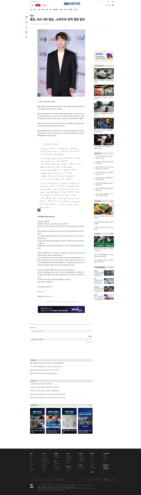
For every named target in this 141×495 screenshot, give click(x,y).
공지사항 (92, 472)
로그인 (103, 1)
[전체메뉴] (31, 9)
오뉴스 (43, 464)
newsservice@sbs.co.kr (71, 487)
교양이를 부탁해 (96, 286)
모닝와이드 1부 (45, 459)
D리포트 (68, 462)
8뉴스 (34, 9)
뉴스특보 (43, 469)
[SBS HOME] (113, 1)
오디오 (55, 461)
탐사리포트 (69, 466)
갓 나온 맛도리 (81, 467)
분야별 (31, 453)
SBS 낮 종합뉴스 (57, 468)
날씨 (92, 455)
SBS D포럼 (105, 468)
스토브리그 (81, 460)
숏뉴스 (92, 460)
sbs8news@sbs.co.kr (73, 484)
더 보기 (90, 405)
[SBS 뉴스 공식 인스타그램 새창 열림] (113, 480)
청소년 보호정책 (91, 488)
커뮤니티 (104, 459)
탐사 (67, 470)
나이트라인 (44, 466)
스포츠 (61, 9)
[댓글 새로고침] (35, 327)
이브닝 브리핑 (56, 457)
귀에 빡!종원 (81, 457)
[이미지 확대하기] (38, 95)
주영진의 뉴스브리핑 (46, 462)
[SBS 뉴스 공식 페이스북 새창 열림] (108, 480)
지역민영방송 (98, 480)
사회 (47, 9)
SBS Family (89, 480)
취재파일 (70, 9)
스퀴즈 (104, 460)
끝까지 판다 (69, 468)
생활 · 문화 (32, 464)
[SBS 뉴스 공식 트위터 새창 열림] (110, 480)
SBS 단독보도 (69, 457)
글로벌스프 (96, 270)
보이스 (55, 465)
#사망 (106, 5)
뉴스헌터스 (44, 457)
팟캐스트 (104, 457)
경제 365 (68, 460)
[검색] (109, 5)
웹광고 (47, 479)
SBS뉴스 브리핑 (57, 467)
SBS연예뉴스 (105, 465)
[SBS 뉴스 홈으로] (72, 3)
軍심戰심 (56, 455)
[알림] (113, 5)
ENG (98, 1)
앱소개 (92, 464)
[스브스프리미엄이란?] (105, 267)
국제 (50, 9)
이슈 (31, 471)
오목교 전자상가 (82, 468)
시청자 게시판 (93, 468)
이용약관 (52, 479)
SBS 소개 (32, 480)
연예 (65, 9)
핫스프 (95, 278)
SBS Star (105, 466)
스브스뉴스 (81, 465)
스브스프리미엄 (106, 453)
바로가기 (92, 453)
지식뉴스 (104, 455)
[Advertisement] (61, 351)
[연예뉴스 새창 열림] (104, 56)
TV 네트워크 (32, 469)
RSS (92, 466)
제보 (92, 457)
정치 (39, 9)
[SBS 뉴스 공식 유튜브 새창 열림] (105, 480)
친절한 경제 (69, 459)
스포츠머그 (81, 455)
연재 (67, 453)
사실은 (68, 455)
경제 (43, 9)
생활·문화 (55, 9)
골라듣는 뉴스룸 (57, 463)
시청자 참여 (41, 480)
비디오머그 (81, 453)
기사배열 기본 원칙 (84, 488)
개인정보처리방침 (59, 479)
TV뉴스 (76, 9)
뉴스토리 (43, 468)
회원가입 (107, 1)
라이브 (92, 459)
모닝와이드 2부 (45, 460)
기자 (92, 462)
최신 (31, 455)
